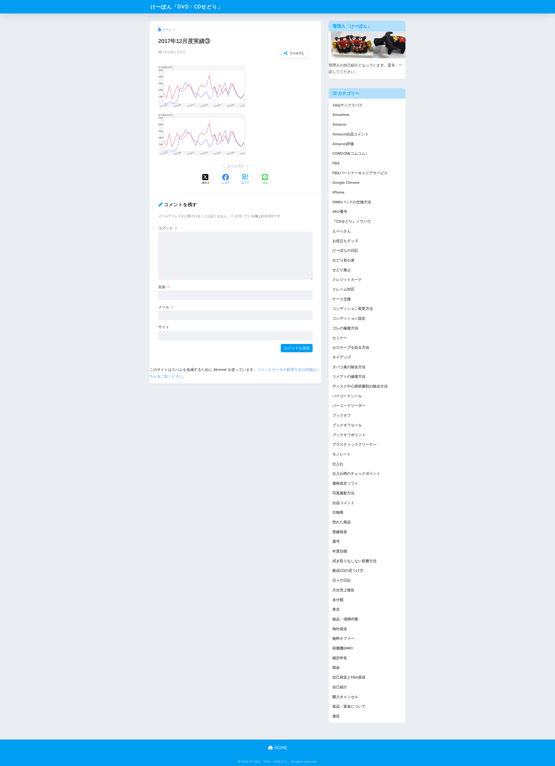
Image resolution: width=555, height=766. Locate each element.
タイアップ (341, 357)
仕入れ (337, 464)
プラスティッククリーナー (354, 444)
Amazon (339, 124)
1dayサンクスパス (347, 105)
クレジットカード (347, 280)
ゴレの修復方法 (345, 328)
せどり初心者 (343, 260)
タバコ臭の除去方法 (349, 367)
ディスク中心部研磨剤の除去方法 (360, 386)
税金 (336, 668)
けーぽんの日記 (345, 250)
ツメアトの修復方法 (349, 377)
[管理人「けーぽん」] (369, 44)
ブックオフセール (347, 425)
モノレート (341, 454)
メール (166, 307)
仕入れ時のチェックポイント (356, 474)
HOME (280, 747)
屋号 (336, 541)
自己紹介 (339, 687)
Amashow (340, 115)
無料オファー (343, 638)
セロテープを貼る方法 (350, 347)
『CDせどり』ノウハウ (351, 221)
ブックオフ (341, 415)
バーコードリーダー (349, 406)
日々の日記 (341, 580)
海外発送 (339, 629)
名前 (164, 287)
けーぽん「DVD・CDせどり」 (187, 6)
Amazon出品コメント (350, 134)
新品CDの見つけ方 (347, 571)
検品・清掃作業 (345, 619)
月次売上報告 (343, 590)
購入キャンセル (345, 697)
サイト (163, 327)
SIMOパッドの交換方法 (351, 202)
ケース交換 (341, 299)
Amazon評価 (343, 144)
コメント (168, 228)
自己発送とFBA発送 (349, 677)
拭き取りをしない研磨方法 (354, 561)
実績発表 (339, 532)
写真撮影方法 (343, 493)
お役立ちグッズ (345, 241)
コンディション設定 (349, 318)
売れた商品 (341, 522)
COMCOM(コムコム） (350, 153)
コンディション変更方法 (352, 309)
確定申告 (339, 658)
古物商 (337, 512)
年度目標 (339, 551)
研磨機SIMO (342, 648)
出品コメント (343, 503)
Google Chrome (345, 183)
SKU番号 (339, 212)
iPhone (338, 192)
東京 (336, 609)
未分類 (337, 600)
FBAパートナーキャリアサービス (360, 173)
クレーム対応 (343, 289)
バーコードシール (347, 396)
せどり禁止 (341, 270)
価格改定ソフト (345, 483)
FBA (336, 163)
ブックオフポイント (349, 435)
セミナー (339, 338)
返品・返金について (349, 706)
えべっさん (341, 231)
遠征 (336, 716)
